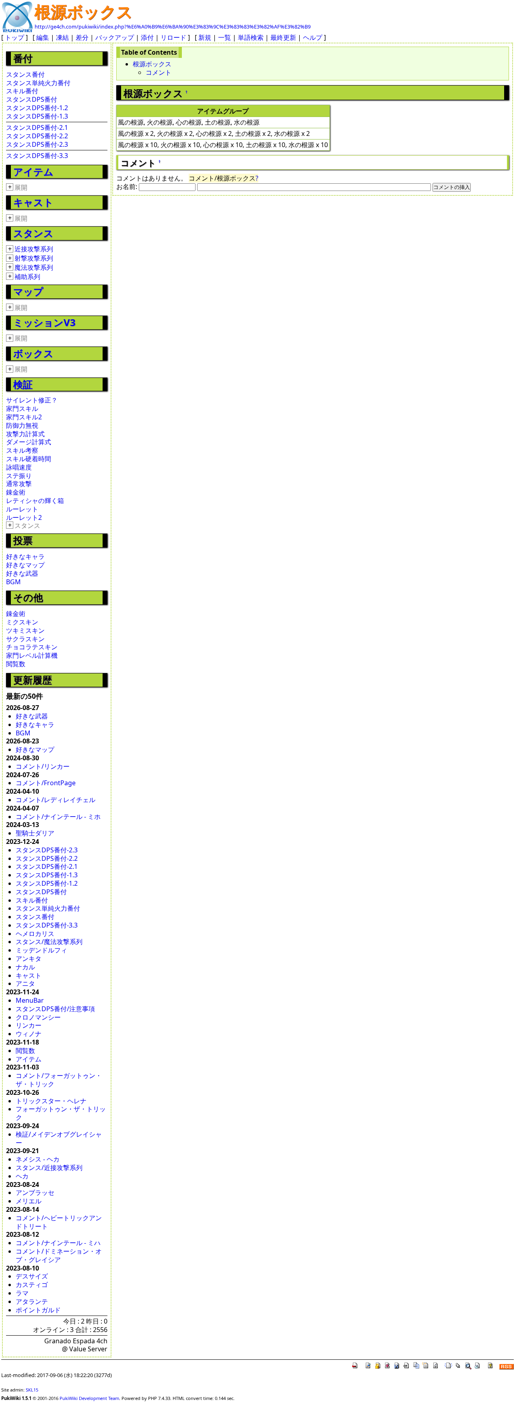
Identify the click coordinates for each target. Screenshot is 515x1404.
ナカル (25, 967)
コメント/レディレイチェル (55, 799)
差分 (82, 37)
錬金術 (15, 492)
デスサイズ (32, 1276)
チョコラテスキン (32, 646)
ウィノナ (28, 1033)
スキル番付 (22, 90)
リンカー (28, 1025)
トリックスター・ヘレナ (51, 1100)
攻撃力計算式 (25, 433)
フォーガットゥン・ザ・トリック (61, 1113)
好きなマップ (25, 564)
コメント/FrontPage (46, 782)
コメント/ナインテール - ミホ (58, 816)
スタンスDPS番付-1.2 (37, 107)
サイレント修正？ (32, 400)
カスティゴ (32, 1284)
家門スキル (22, 408)
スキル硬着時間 (28, 458)
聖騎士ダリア (35, 833)
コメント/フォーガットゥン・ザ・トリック (59, 1079)
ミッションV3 (44, 322)
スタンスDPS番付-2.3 (37, 144)
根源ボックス (84, 11)
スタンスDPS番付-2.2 (37, 135)
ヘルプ (312, 37)
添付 (147, 37)
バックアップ (114, 37)
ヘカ (22, 1176)
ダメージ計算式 (28, 441)
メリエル (28, 1201)
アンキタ (28, 958)
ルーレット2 (24, 517)
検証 (23, 384)
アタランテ (32, 1301)
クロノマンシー (38, 1017)
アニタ (25, 983)
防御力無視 (22, 425)
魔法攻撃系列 (33, 267)
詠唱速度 (19, 467)
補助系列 (27, 276)
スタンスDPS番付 (31, 99)
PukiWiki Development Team (89, 1398)
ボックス (33, 353)
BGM (13, 581)
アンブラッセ (35, 1192)
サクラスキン (25, 638)
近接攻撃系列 (33, 248)
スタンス (33, 233)
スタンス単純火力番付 (38, 82)
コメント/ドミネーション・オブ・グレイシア (59, 1255)
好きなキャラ (25, 556)
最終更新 (283, 37)
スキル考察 (22, 450)
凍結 (62, 37)
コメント (158, 72)
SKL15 (32, 1390)
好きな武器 (22, 573)
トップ (14, 37)
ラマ (22, 1293)
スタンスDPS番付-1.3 (37, 116)
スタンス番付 (25, 74)
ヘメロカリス (35, 933)
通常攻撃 (19, 483)
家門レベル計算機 (32, 655)
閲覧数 (15, 663)
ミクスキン (22, 622)
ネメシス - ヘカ (38, 1159)
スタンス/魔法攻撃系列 (49, 941)
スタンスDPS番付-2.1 (37, 127)
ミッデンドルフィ (41, 950)
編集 (42, 37)
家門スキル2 (24, 417)
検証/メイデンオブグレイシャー (59, 1138)
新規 (204, 37)
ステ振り (19, 475)
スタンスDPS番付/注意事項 (55, 1008)
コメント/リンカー (43, 766)
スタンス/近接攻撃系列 (49, 1167)
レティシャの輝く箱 (35, 500)
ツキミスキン (25, 630)
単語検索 (251, 37)
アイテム (33, 171)
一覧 (224, 37)
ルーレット (22, 509)
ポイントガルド (38, 1309)
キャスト (33, 202)
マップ (28, 291)
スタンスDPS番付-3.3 (37, 155)
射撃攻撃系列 (33, 258)
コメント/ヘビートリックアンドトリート (59, 1222)
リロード (173, 37)
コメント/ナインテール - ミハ (58, 1242)
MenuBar (30, 1000)
